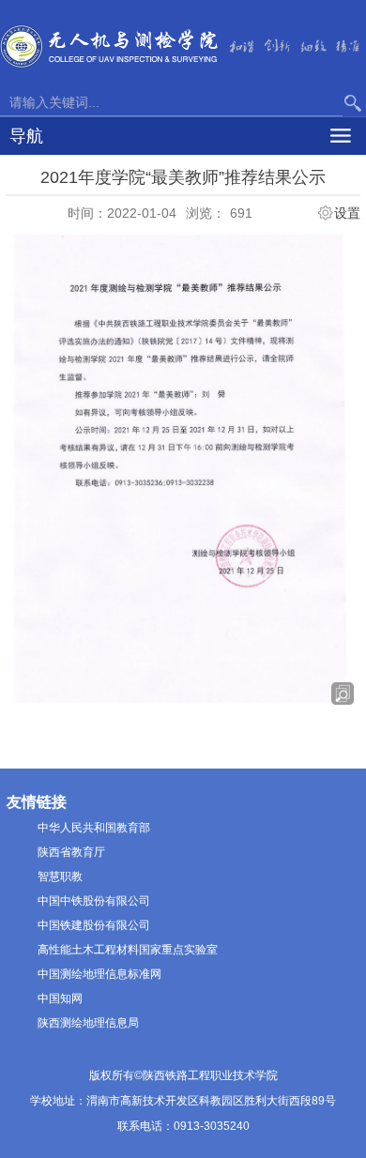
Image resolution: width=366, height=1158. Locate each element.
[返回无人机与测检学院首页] (110, 45)
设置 (347, 213)
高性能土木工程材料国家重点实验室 (128, 949)
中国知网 (60, 998)
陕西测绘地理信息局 (88, 1022)
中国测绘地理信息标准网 (99, 974)
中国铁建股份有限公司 (94, 925)
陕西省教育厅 (71, 852)
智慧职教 (60, 876)
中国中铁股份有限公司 (94, 900)
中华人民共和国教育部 (94, 827)
